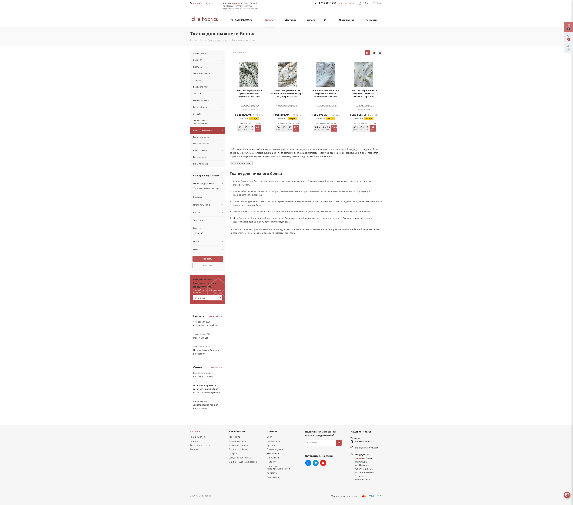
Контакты (272, 472)
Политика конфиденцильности (278, 467)
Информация (237, 431)
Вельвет (194, 449)
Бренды (271, 445)
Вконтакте (308, 463)
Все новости (215, 316)
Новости (271, 461)
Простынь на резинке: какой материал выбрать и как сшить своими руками (207, 389)
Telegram (316, 463)
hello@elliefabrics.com (366, 447)
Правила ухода (275, 449)
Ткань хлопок (197, 436)
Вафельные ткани (200, 445)
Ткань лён (195, 440)
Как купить (235, 436)
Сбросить (207, 265)
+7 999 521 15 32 (364, 441)
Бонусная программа (240, 457)
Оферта (233, 453)
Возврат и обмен (238, 449)
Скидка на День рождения (243, 461)
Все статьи (216, 367)
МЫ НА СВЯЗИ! (200, 337)
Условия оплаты (237, 440)
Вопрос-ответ (274, 440)
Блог (269, 436)
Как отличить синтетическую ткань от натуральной (205, 405)
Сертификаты (274, 476)
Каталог (195, 431)
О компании (273, 457)
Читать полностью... (241, 163)
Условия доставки (238, 445)
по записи (237, 3)
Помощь (272, 431)
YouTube (323, 463)
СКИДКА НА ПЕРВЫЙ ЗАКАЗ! (207, 325)
